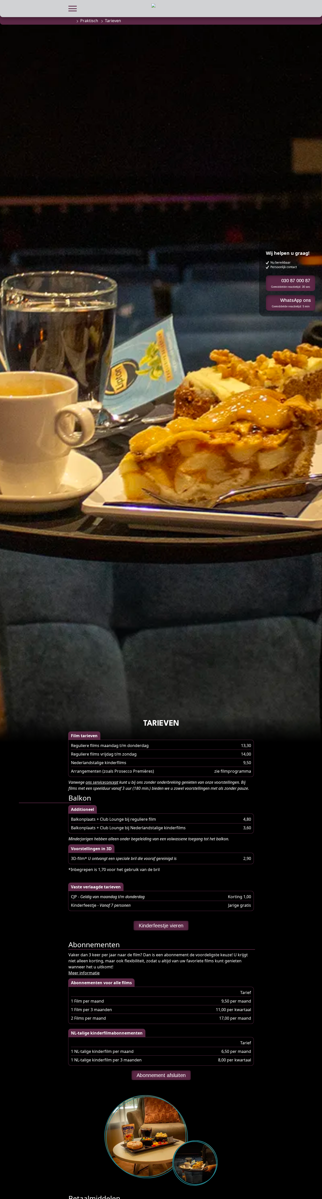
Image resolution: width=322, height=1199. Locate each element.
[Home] (70, 20)
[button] (72, 8)
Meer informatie (84, 973)
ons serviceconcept (102, 782)
